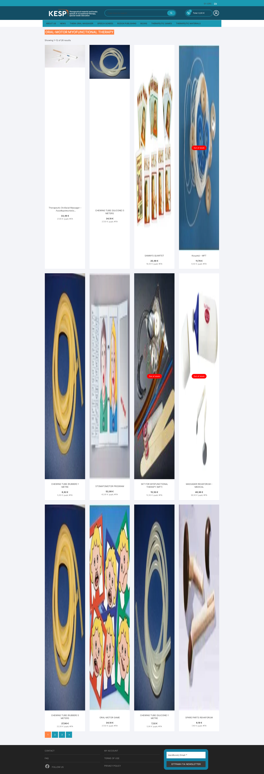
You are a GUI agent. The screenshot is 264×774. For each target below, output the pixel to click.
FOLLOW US (57, 767)
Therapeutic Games (161, 23)
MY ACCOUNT (111, 750)
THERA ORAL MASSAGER (81, 23)
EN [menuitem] (215, 3)
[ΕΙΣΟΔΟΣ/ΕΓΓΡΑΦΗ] (216, 13)
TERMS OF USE (111, 758)
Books (143, 23)
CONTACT (50, 750)
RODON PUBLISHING (126, 23)
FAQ (47, 758)
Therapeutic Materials (188, 23)
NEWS (63, 23)
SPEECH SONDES (105, 23)
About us (51, 23)
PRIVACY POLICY (112, 766)
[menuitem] (208, 3)
